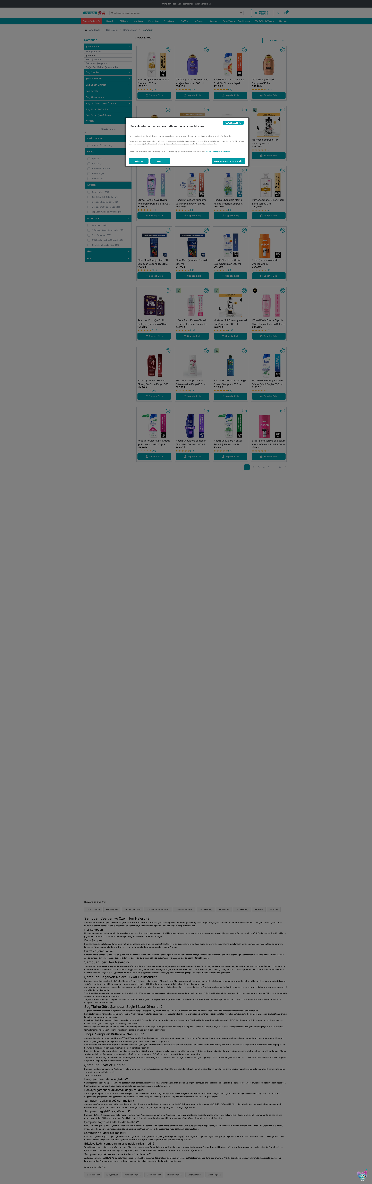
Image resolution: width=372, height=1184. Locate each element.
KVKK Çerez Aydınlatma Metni (218, 151)
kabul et (139, 161)
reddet (160, 161)
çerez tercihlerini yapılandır (228, 161)
